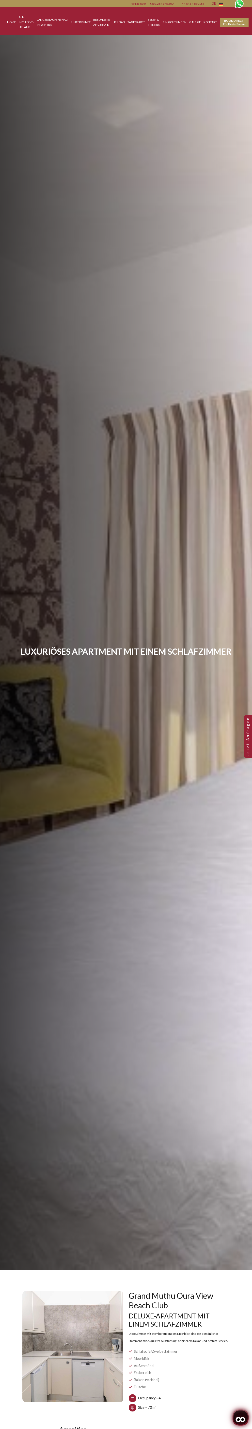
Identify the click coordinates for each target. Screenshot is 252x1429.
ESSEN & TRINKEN (154, 22)
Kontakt (210, 22)
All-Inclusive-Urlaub (26, 22)
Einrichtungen (175, 22)
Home (11, 22)
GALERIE (195, 22)
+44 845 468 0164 (192, 3)
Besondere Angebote (101, 22)
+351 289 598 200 (161, 3)
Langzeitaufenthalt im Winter (53, 22)
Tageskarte (136, 22)
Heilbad (119, 22)
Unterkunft (81, 22)
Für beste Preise (234, 22)
